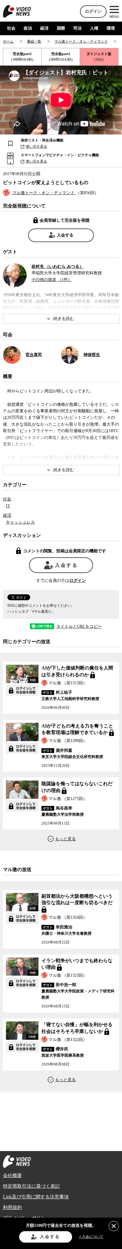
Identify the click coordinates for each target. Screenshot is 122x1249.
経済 (44, 28)
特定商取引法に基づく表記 (31, 1186)
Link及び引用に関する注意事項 (36, 1196)
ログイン (93, 11)
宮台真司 (33, 355)
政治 (28, 28)
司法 (77, 28)
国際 (61, 28)
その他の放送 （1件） (51, 279)
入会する (65, 235)
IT (8, 506)
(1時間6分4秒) (22, 57)
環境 (111, 28)
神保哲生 (92, 355)
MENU (114, 16)
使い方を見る (36, 146)
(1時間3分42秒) (61, 57)
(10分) (98, 57)
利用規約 (12, 1207)
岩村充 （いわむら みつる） (57, 266)
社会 (11, 28)
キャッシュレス (20, 522)
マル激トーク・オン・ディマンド (43, 193)
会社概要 (12, 1175)
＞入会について (90, 1236)
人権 (94, 28)
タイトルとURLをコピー (79, 626)
